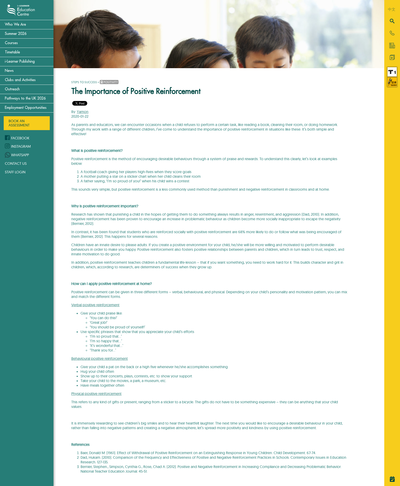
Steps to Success (84, 82)
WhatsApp (20, 155)
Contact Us (16, 163)
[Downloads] (392, 58)
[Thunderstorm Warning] (392, 85)
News (9, 71)
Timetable (12, 52)
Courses (11, 43)
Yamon (82, 111)
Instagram (21, 146)
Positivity (110, 82)
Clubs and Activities (20, 80)
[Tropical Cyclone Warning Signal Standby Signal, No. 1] (392, 75)
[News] (392, 45)
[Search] (392, 21)
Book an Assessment (19, 123)
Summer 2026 (15, 34)
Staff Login (15, 172)
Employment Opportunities (26, 108)
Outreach (12, 89)
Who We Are (15, 24)
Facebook (20, 138)
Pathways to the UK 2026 (25, 98)
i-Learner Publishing (20, 61)
